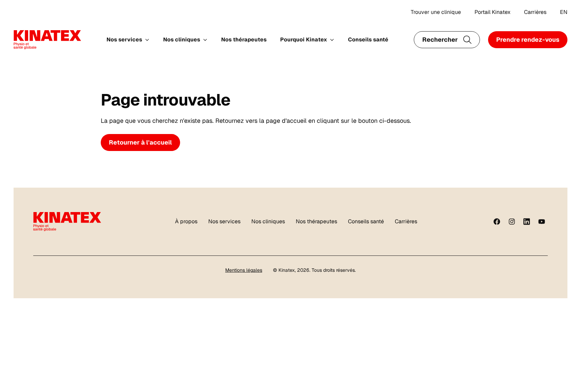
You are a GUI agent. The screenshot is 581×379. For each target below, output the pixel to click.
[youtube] (542, 221)
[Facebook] (497, 221)
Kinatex (286, 270)
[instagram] (512, 221)
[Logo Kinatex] (47, 39)
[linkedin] (527, 221)
